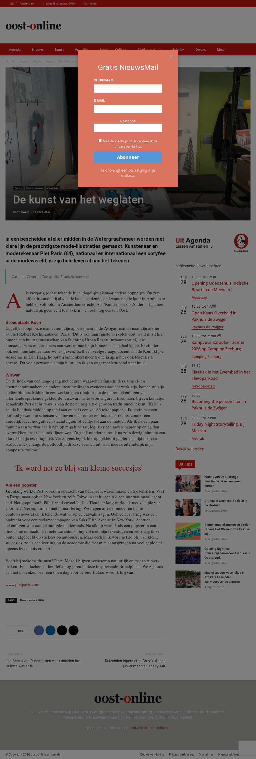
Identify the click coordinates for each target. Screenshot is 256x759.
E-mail (99, 100)
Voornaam (104, 80)
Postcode (128, 121)
